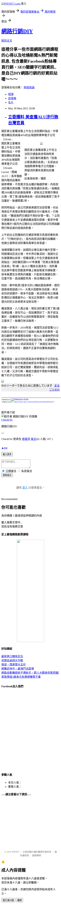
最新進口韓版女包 (12, 656)
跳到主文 (6, 40)
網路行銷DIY (17, 31)
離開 (19, 900)
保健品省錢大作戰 (12, 660)
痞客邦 (26, 439)
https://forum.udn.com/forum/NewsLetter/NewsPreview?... (34, 402)
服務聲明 (36, 855)
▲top (4, 447)
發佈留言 (7, 475)
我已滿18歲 (8, 900)
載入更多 (7, 454)
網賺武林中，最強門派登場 (17, 668)
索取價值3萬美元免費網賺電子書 (21, 676)
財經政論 (29, 87)
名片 (11, 102)
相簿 (11, 94)
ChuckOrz (7, 419)
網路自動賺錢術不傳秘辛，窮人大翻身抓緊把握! (30, 672)
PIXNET (15, 852)
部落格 (12, 98)
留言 (33, 439)
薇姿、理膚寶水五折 (13, 664)
